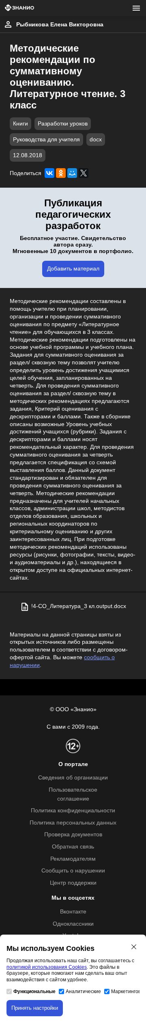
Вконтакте (73, 912)
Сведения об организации (73, 778)
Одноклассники (73, 924)
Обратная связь (73, 847)
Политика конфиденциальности (73, 810)
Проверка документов (73, 834)
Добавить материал (73, 269)
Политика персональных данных (73, 823)
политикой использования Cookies (46, 967)
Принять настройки (34, 1008)
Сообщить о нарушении (73, 871)
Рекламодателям (73, 859)
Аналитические (83, 991)
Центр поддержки (73, 883)
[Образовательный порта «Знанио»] (19, 8)
